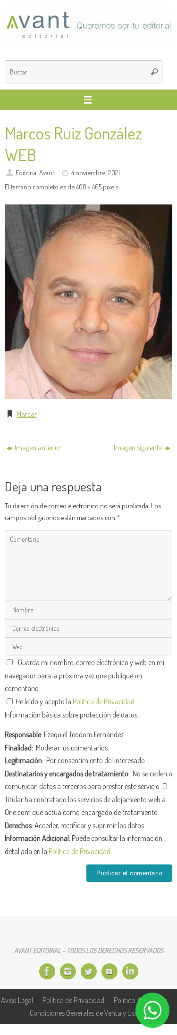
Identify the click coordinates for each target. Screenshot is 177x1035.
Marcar (26, 414)
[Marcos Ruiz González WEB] (88, 301)
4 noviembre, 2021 (95, 172)
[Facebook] (47, 971)
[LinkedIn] (130, 971)
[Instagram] (68, 971)
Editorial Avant (35, 172)
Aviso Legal (17, 1000)
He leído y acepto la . (75, 701)
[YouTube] (109, 971)
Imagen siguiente (138, 447)
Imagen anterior (38, 447)
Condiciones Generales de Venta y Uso (84, 1013)
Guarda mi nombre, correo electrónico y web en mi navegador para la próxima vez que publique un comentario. (84, 675)
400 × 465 (88, 186)
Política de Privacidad (104, 701)
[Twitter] (89, 971)
